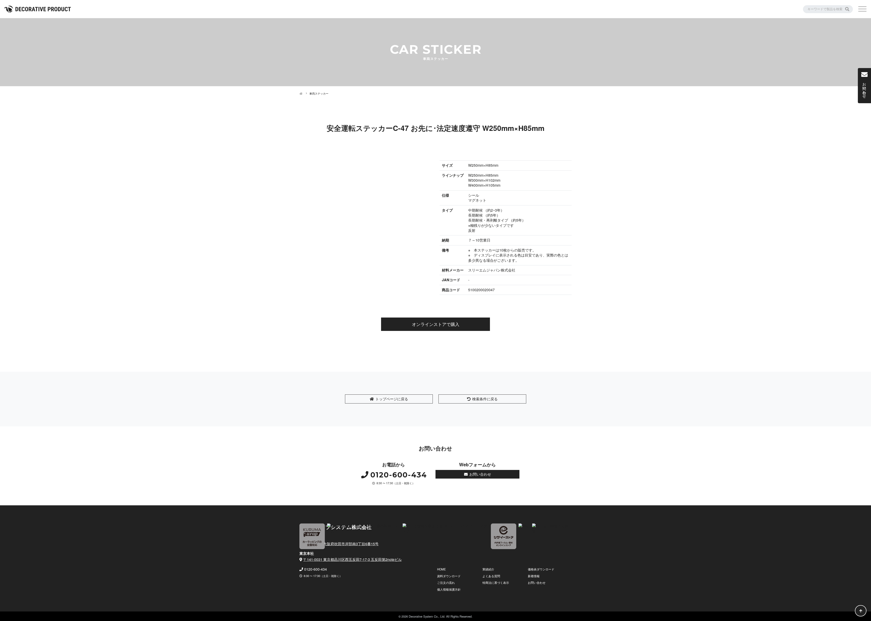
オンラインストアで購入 (435, 324)
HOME (441, 569)
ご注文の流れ (446, 582)
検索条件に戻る (485, 398)
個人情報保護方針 (449, 589)
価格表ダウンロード (541, 569)
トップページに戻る (391, 398)
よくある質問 (491, 576)
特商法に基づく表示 (495, 582)
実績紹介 (488, 569)
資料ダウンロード (449, 576)
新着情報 (534, 576)
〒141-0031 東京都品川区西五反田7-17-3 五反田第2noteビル (352, 559)
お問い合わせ (480, 474)
